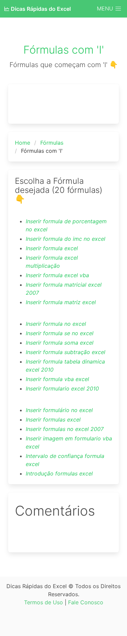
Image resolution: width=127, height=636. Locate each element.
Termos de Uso (43, 602)
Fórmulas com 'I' (63, 49)
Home (22, 142)
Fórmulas (51, 142)
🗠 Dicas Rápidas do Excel (37, 9)
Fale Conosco (85, 602)
